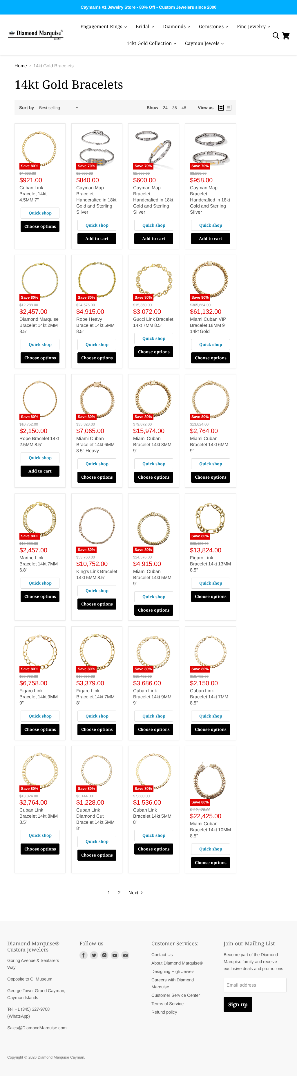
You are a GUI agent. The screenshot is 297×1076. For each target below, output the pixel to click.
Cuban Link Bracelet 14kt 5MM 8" (152, 816)
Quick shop (40, 213)
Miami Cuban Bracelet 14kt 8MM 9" (152, 444)
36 (174, 107)
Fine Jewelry (252, 26)
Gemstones (212, 26)
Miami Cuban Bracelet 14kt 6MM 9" (209, 444)
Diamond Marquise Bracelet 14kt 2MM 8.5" (39, 325)
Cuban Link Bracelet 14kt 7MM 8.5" (209, 696)
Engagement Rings (102, 26)
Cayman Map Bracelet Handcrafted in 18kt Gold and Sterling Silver (96, 200)
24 (165, 107)
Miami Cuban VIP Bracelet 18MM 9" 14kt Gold (208, 325)
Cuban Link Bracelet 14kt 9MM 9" (152, 696)
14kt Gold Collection (150, 43)
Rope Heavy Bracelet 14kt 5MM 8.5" (95, 325)
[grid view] (221, 108)
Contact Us (162, 954)
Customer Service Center (175, 995)
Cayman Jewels (202, 43)
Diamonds (175, 26)
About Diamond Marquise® (177, 962)
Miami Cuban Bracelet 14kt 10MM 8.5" (210, 829)
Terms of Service (167, 1003)
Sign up (238, 1004)
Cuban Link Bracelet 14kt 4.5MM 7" (32, 193)
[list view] (228, 108)
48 (184, 107)
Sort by (26, 107)
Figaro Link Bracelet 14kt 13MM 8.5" (210, 563)
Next (133, 892)
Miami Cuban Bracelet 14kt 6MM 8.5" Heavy (95, 444)
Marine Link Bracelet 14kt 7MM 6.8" (38, 563)
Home (21, 65)
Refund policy (164, 1012)
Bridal (143, 26)
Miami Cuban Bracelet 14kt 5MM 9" (152, 577)
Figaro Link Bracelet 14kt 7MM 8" (95, 696)
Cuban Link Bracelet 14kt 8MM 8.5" (38, 816)
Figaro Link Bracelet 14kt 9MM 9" (38, 696)
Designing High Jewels (173, 971)
